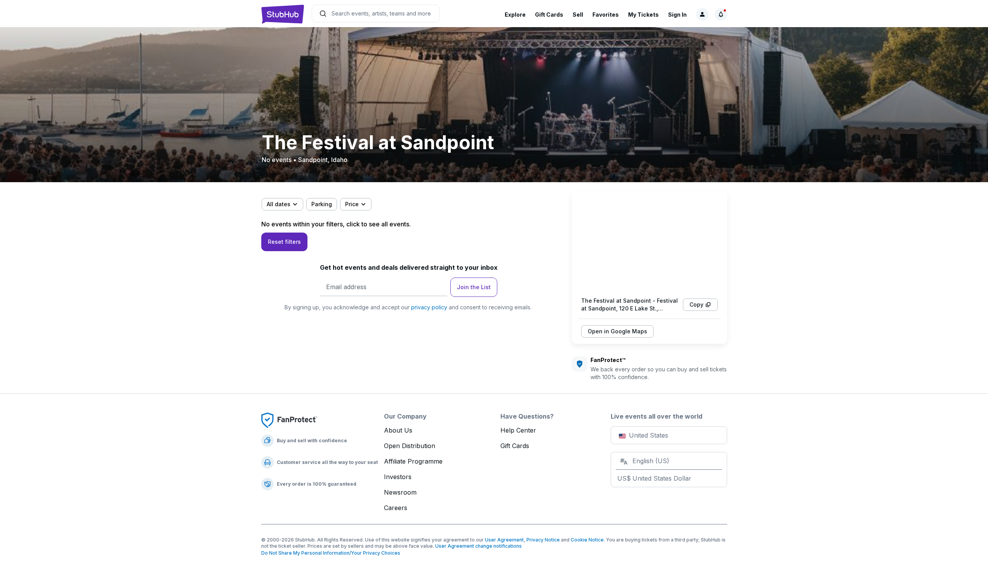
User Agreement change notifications (478, 546)
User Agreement (504, 540)
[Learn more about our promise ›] (289, 420)
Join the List (474, 287)
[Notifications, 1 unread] (721, 14)
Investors (398, 477)
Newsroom (400, 492)
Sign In (677, 14)
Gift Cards (549, 14)
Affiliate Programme (413, 461)
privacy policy (429, 307)
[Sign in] (702, 14)
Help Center (518, 430)
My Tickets (643, 14)
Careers (395, 508)
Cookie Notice (587, 540)
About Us (398, 430)
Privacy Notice (543, 540)
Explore (515, 14)
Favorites (605, 14)
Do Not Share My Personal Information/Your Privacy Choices (330, 553)
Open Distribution (409, 446)
